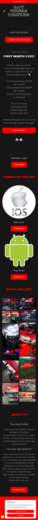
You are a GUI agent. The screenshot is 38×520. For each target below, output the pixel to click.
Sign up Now (19, 130)
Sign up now (19, 490)
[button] (4, 11)
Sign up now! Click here (19, 40)
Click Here (19, 164)
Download (19, 228)
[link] (19, 15)
